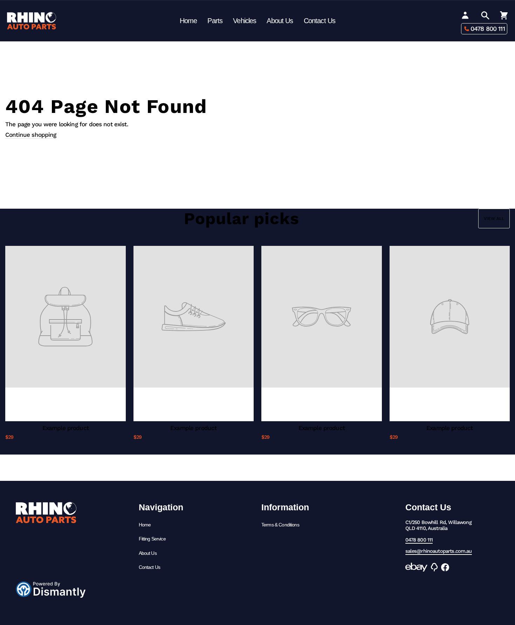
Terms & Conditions (280, 524)
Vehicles (244, 21)
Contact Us (320, 21)
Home (188, 21)
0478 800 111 (488, 28)
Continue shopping (30, 134)
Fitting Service (152, 539)
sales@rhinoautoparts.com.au (438, 551)
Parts (214, 21)
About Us (280, 21)
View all (494, 218)
